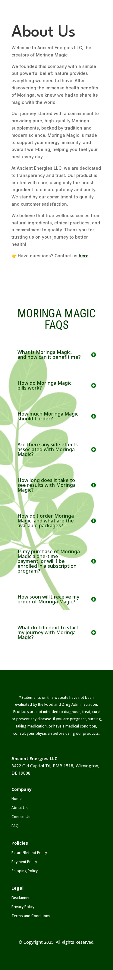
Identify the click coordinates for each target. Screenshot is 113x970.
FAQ (15, 826)
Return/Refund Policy (29, 853)
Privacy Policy (22, 907)
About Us (19, 808)
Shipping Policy (24, 871)
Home (16, 799)
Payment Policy (24, 862)
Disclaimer (20, 898)
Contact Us (20, 817)
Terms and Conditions (30, 916)
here (84, 255)
